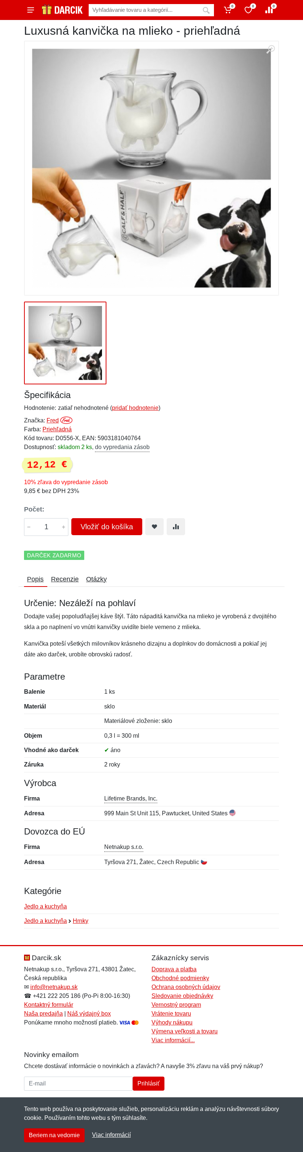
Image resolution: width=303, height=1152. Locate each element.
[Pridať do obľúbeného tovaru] (154, 526)
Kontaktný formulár (48, 1005)
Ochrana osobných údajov (186, 987)
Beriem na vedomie (54, 1135)
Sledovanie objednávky (182, 996)
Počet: (34, 509)
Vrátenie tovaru (171, 1013)
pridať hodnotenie (135, 408)
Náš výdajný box (89, 1013)
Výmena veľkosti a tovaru (185, 1031)
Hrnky (80, 921)
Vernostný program (176, 1005)
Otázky (96, 579)
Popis (35, 579)
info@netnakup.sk (54, 987)
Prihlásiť (148, 1083)
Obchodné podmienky (180, 978)
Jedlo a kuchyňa (45, 906)
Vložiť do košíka (107, 527)
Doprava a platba (174, 969)
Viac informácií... (173, 1040)
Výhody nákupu (172, 1022)
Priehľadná (57, 429)
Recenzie (65, 579)
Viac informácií (111, 1135)
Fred (53, 420)
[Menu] (30, 10)
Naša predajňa (43, 1013)
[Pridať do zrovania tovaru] (176, 526)
